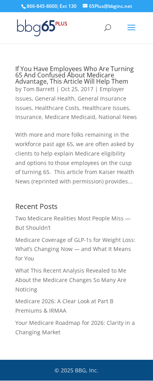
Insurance (28, 117)
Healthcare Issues (105, 108)
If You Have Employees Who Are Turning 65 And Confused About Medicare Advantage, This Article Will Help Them (74, 75)
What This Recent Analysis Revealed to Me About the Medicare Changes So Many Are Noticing (70, 280)
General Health (55, 98)
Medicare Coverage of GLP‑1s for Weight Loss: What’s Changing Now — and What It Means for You (75, 249)
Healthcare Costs (57, 108)
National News (117, 117)
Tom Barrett (39, 89)
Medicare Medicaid (70, 117)
